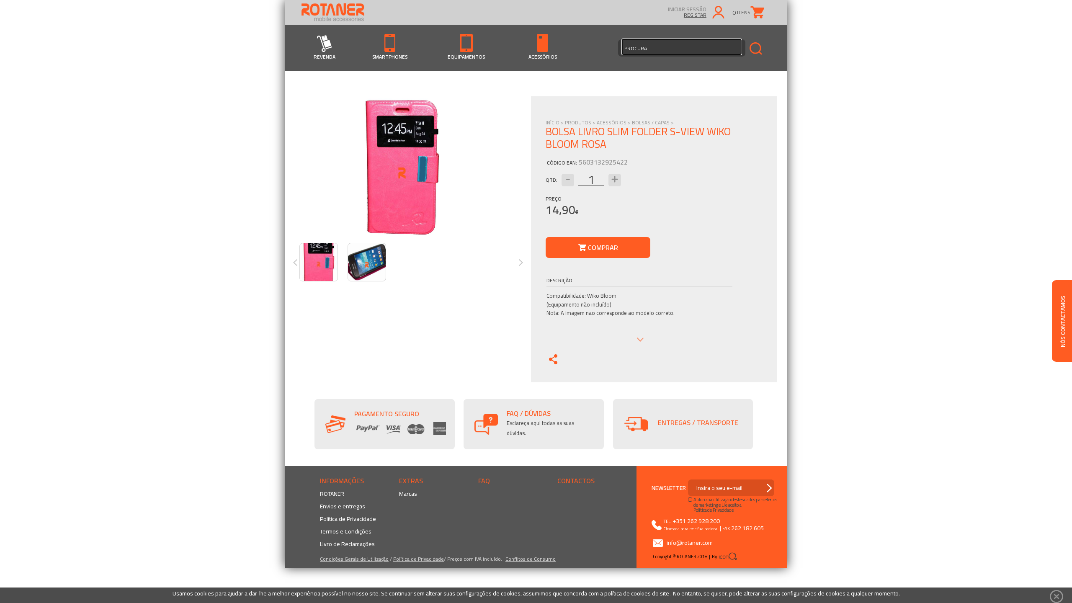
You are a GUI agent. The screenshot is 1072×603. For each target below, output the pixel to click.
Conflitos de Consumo (530, 559)
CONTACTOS (576, 480)
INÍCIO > (555, 122)
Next (523, 263)
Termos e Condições (345, 531)
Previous (298, 263)
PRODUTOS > (581, 122)
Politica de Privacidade (348, 518)
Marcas (408, 493)
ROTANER (332, 493)
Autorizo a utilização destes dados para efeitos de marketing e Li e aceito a (735, 502)
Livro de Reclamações (347, 544)
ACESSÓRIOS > (614, 122)
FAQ (484, 480)
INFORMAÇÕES (342, 480)
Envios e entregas (342, 506)
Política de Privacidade (418, 559)
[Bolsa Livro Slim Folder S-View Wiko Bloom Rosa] (402, 167)
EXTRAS (411, 480)
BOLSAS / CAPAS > (653, 122)
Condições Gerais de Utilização (354, 559)
